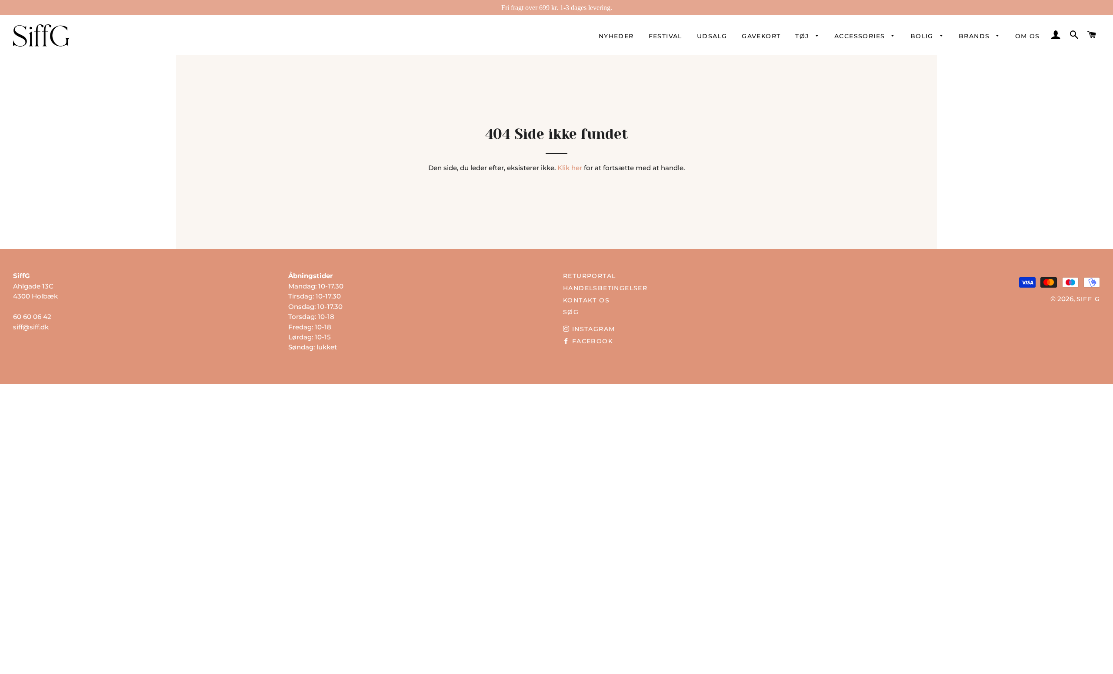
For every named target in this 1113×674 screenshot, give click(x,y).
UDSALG (712, 36)
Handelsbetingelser (605, 288)
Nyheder (616, 36)
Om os (1027, 36)
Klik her (569, 168)
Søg (571, 312)
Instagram (592, 329)
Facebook (591, 341)
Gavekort (761, 36)
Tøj (803, 36)
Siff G (1088, 299)
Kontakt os (586, 300)
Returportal (589, 276)
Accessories (860, 36)
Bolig (923, 36)
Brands (975, 36)
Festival (665, 36)
